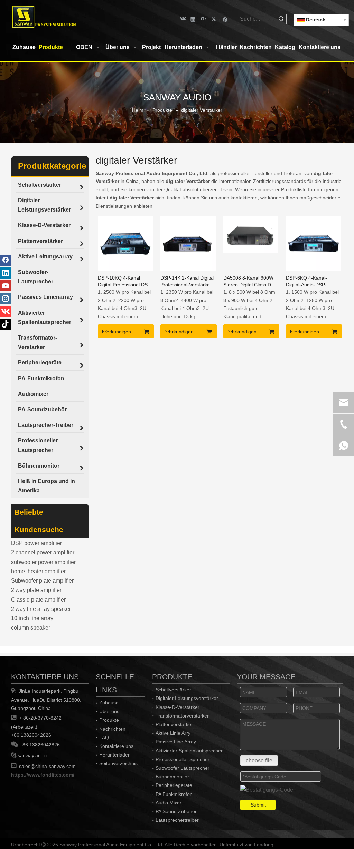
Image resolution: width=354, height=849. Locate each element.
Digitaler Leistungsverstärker (187, 698)
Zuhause (109, 702)
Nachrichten (112, 729)
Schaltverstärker (173, 689)
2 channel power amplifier (42, 552)
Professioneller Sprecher (182, 759)
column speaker (30, 628)
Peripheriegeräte (174, 785)
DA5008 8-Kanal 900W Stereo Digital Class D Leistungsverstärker (248, 281)
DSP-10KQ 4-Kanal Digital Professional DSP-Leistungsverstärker (125, 281)
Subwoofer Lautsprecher (182, 768)
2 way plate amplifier (36, 590)
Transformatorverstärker (182, 716)
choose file (259, 760)
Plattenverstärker (174, 724)
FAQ (104, 737)
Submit (258, 805)
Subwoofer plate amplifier (42, 581)
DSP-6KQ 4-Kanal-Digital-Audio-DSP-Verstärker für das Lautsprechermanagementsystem (313, 281)
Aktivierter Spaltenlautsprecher (189, 750)
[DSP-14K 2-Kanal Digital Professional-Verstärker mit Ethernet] (187, 243)
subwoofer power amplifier (43, 562)
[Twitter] (214, 18)
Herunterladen (115, 755)
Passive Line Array (176, 741)
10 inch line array (32, 618)
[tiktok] (5, 324)
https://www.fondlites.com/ (42, 775)
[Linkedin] (193, 18)
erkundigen (118, 331)
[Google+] (203, 18)
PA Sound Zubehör (176, 811)
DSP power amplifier (36, 543)
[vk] (182, 18)
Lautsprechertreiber (177, 820)
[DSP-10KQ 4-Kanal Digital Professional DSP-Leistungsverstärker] (125, 243)
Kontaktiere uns (116, 746)
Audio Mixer (168, 803)
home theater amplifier (38, 571)
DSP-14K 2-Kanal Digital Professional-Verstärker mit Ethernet (187, 281)
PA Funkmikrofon (174, 794)
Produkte (109, 720)
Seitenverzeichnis (118, 763)
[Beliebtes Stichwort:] (281, 19)
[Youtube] (5, 285)
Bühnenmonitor (172, 776)
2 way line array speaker (41, 609)
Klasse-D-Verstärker (177, 707)
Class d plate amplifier (38, 600)
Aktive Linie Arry (173, 733)
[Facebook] (225, 18)
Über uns (109, 711)
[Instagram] (5, 298)
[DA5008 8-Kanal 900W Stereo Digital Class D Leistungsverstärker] (250, 234)
